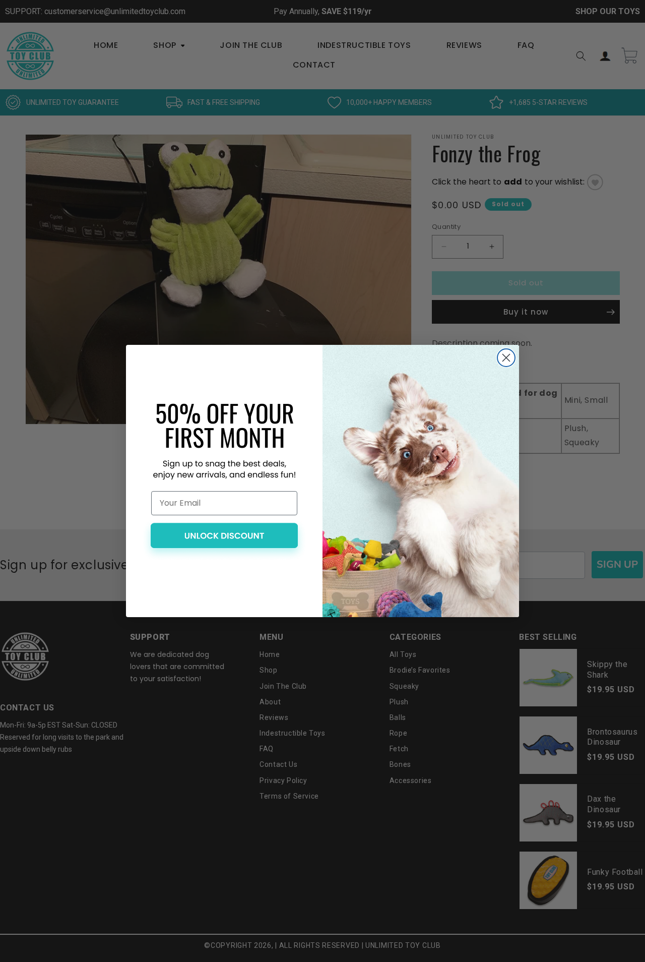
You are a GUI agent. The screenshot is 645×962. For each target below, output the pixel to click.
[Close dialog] (506, 358)
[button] (224, 540)
